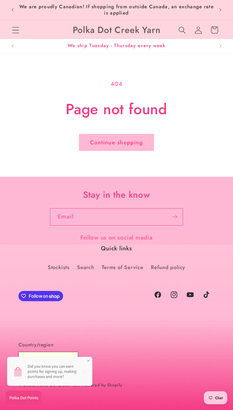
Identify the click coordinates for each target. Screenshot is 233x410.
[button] (15, 30)
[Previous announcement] (12, 10)
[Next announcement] (220, 10)
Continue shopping (116, 142)
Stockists (59, 267)
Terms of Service (122, 267)
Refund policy (168, 267)
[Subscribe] (175, 217)
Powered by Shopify (102, 385)
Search (85, 267)
